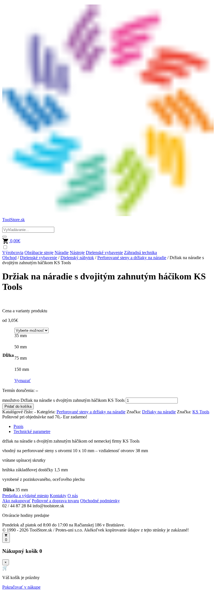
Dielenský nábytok (77, 257)
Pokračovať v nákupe (21, 587)
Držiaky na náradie (159, 411)
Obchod (9, 257)
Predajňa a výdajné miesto (25, 495)
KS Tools (200, 411)
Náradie (62, 252)
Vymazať (22, 380)
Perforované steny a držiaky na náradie (131, 257)
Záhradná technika (140, 252)
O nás (73, 495)
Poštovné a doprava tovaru (55, 500)
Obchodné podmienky (100, 500)
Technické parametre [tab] (32, 431)
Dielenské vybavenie (104, 252)
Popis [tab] (18, 426)
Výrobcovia (12, 252)
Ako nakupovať (16, 500)
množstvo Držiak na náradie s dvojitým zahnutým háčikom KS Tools (63, 400)
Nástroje (77, 252)
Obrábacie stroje (38, 252)
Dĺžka (8, 355)
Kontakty (58, 495)
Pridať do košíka (18, 406)
